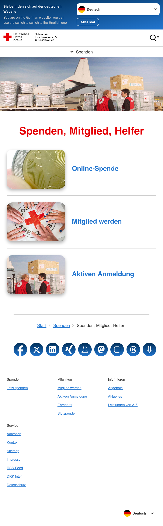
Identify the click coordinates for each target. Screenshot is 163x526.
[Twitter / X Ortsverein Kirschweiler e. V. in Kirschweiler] (36, 349)
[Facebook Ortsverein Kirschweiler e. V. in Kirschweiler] (20, 349)
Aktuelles (115, 396)
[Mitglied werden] (36, 221)
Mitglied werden (97, 221)
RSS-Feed (15, 467)
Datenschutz (16, 484)
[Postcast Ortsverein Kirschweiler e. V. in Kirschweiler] (149, 349)
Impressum (15, 459)
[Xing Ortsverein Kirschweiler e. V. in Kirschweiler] (69, 349)
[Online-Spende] (36, 169)
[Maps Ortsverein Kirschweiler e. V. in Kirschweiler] (85, 349)
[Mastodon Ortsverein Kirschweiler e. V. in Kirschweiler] (101, 349)
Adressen (14, 433)
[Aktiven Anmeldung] (36, 274)
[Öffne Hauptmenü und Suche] (154, 38)
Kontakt (12, 442)
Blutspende (66, 413)
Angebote (115, 387)
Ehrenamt (65, 404)
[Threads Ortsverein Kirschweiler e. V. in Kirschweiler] (133, 349)
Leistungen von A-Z (123, 404)
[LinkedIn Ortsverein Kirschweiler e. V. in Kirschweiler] (52, 349)
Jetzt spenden (17, 387)
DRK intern (15, 476)
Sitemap (13, 450)
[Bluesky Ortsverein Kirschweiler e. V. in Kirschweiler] (117, 349)
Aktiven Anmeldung (103, 273)
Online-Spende (95, 168)
